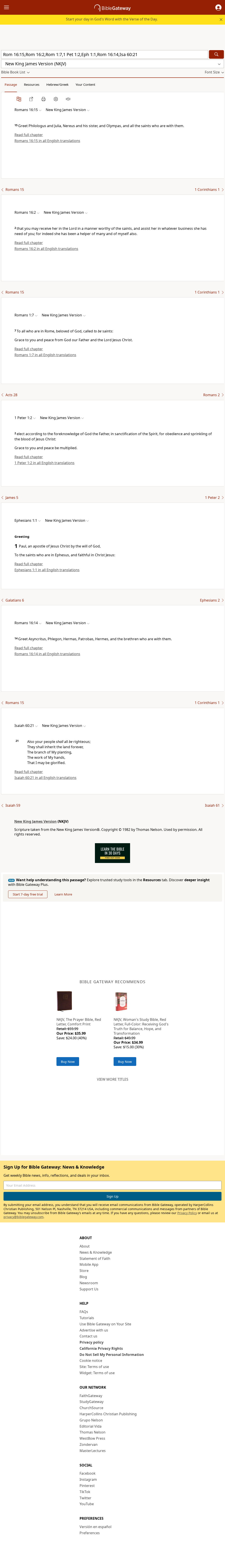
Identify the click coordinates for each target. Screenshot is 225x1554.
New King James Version (35, 821)
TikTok (85, 1491)
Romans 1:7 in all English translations (45, 354)
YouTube (87, 1503)
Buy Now (68, 1061)
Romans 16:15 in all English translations (47, 140)
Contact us (88, 1336)
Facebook (88, 1473)
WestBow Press (92, 1438)
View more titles (112, 1079)
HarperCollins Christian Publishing (108, 1414)
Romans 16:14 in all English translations (47, 653)
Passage (11, 84)
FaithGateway (91, 1395)
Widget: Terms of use (97, 1372)
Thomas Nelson (92, 1432)
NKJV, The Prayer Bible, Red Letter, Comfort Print (78, 1022)
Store (84, 1270)
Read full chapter (29, 134)
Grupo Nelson (91, 1420)
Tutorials (87, 1317)
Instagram (88, 1479)
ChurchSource (91, 1407)
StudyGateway (91, 1401)
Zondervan (89, 1444)
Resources (31, 84)
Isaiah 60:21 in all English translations (45, 777)
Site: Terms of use (94, 1366)
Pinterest (87, 1485)
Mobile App (89, 1264)
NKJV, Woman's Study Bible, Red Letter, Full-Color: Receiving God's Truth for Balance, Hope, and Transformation (141, 1026)
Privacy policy (91, 1342)
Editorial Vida (91, 1426)
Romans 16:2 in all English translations (46, 248)
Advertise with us (94, 1330)
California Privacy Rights (101, 1348)
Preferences (90, 1532)
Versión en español (95, 1526)
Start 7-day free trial (28, 894)
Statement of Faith (95, 1258)
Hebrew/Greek (57, 84)
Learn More (63, 894)
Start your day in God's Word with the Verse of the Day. (112, 19)
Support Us (89, 1289)
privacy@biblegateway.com (24, 1217)
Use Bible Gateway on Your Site (105, 1324)
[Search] (216, 54)
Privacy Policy (187, 1213)
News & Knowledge (96, 1252)
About (85, 1246)
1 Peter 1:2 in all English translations (44, 462)
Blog (83, 1276)
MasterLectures (93, 1450)
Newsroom (89, 1282)
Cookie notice (91, 1360)
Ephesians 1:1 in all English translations (47, 569)
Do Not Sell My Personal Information (112, 1354)
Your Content (85, 84)
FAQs (84, 1311)
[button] (218, 7)
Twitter (85, 1498)
